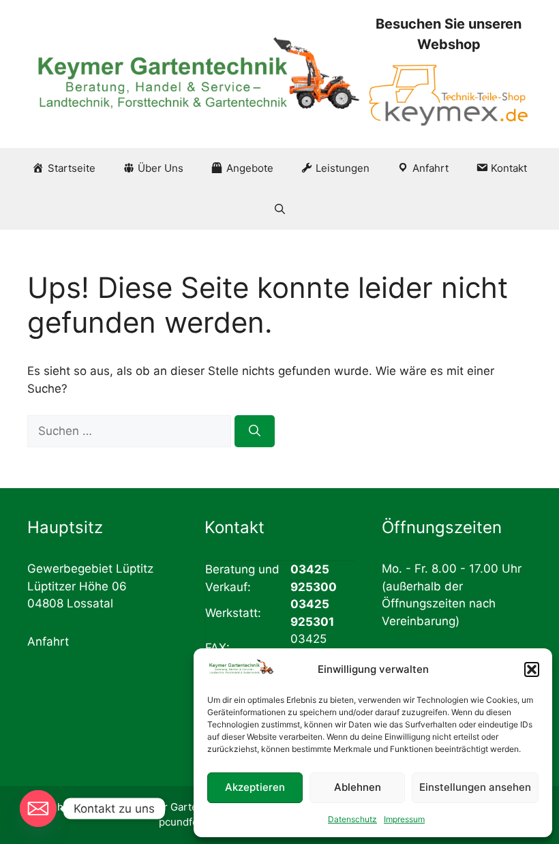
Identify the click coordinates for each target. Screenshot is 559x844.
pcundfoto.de (191, 821)
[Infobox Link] (448, 74)
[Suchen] (255, 431)
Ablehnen (357, 787)
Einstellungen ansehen (475, 787)
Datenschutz (352, 819)
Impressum (404, 819)
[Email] (38, 808)
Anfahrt (48, 641)
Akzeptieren (255, 787)
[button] (532, 669)
